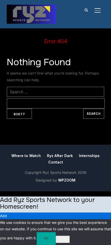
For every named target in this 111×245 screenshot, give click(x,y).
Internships (89, 155)
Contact (55, 162)
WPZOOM (66, 180)
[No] (63, 239)
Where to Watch (26, 155)
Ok (46, 238)
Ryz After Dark (60, 155)
